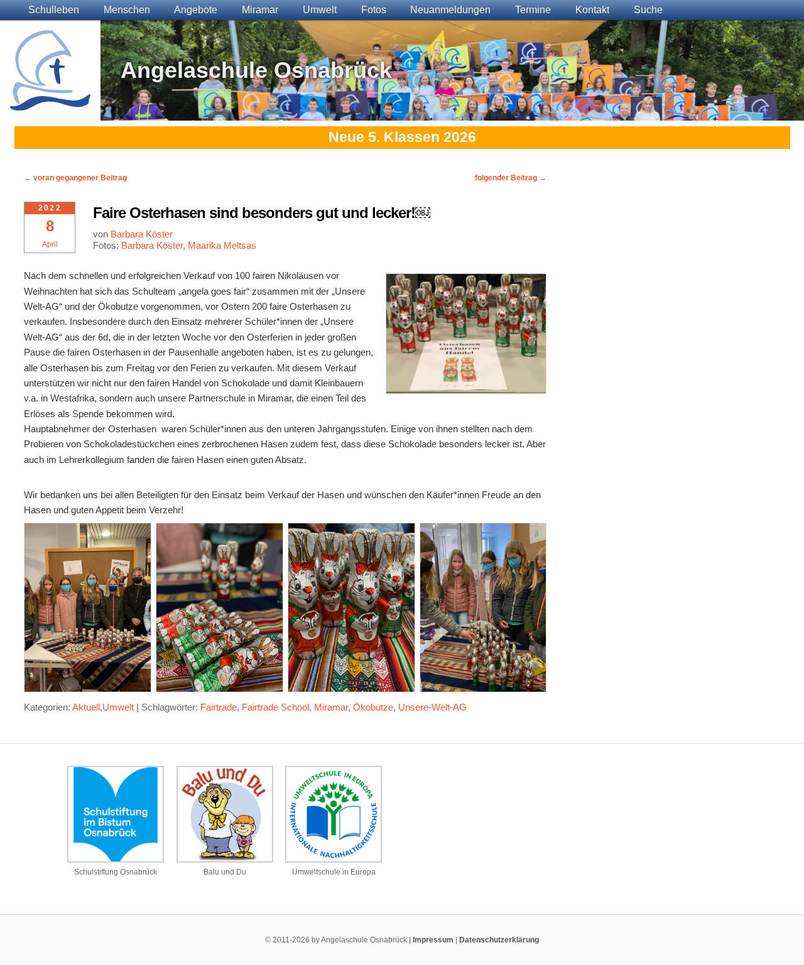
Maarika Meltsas (222, 245)
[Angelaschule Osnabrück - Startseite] (50, 102)
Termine (533, 9)
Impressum (433, 939)
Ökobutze (373, 707)
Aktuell (86, 707)
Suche (648, 9)
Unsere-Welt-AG (432, 707)
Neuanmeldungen (450, 9)
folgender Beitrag (510, 177)
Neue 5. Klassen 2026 (402, 137)
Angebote (195, 9)
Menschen (127, 9)
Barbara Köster (142, 234)
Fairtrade (218, 707)
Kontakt (592, 9)
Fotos (373, 9)
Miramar (260, 9)
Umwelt (320, 9)
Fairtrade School (275, 707)
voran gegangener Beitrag (75, 177)
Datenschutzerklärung (499, 939)
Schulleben (53, 9)
